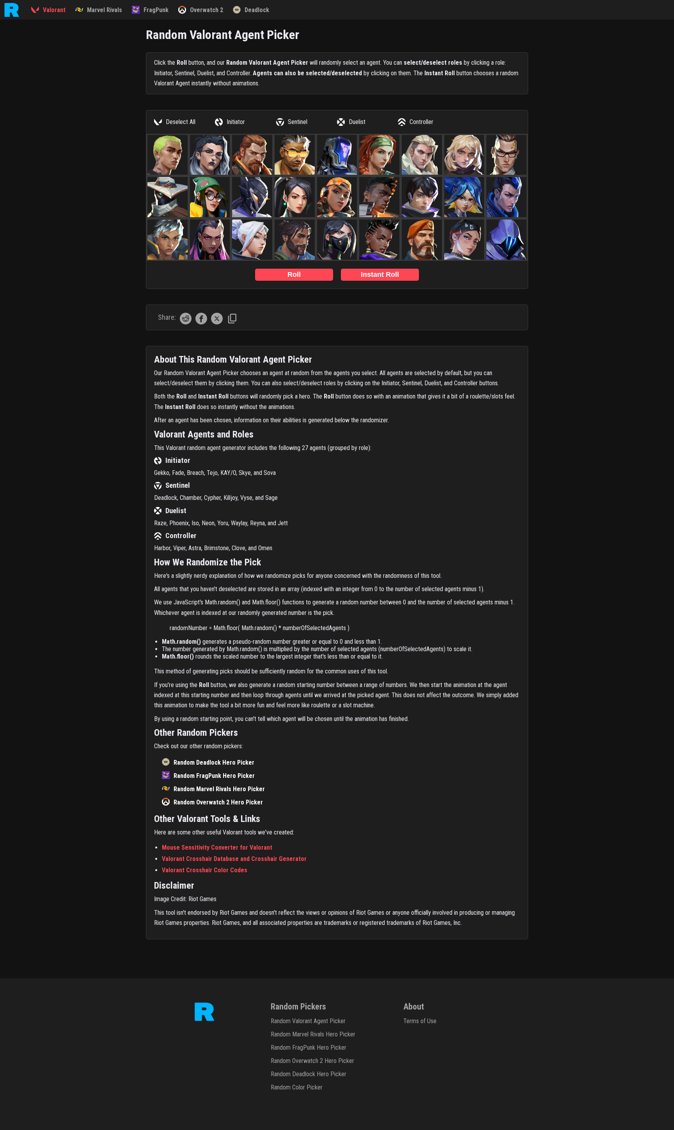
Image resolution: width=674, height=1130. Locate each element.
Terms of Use (419, 1021)
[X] (217, 322)
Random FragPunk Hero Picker (214, 775)
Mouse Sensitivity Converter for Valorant (217, 847)
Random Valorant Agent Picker (308, 1021)
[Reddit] (186, 322)
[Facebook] (201, 322)
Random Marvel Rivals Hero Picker (219, 789)
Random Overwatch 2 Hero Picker (218, 802)
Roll (294, 274)
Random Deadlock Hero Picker (214, 762)
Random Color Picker (297, 1087)
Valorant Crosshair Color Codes (204, 870)
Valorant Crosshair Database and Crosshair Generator (234, 859)
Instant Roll (380, 274)
